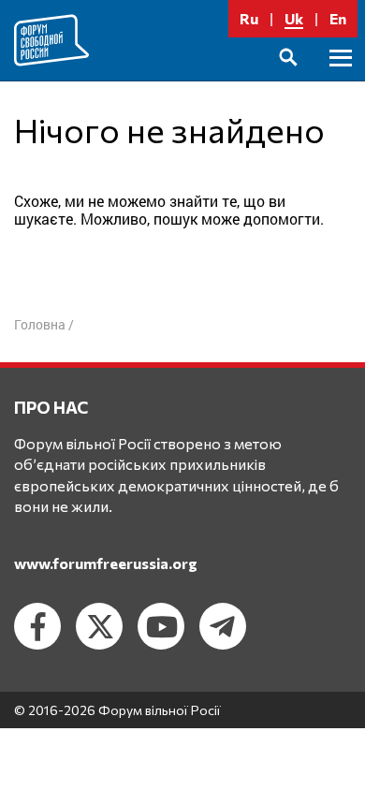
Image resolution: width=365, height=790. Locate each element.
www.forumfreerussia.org (105, 563)
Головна (40, 324)
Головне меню (340, 79)
